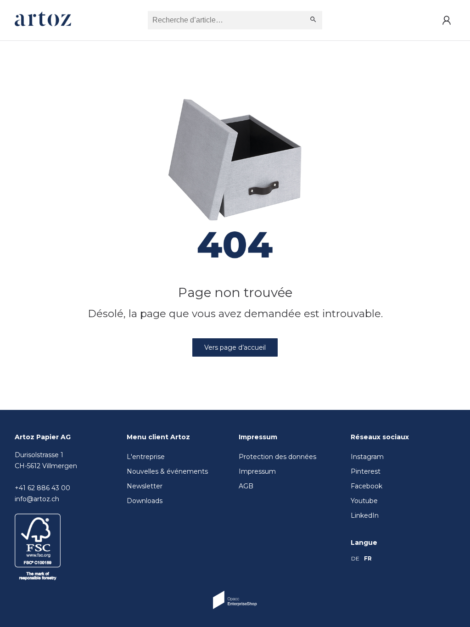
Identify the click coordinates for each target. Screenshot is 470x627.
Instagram (367, 457)
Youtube (364, 501)
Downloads (144, 501)
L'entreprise (146, 457)
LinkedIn (365, 515)
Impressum (257, 471)
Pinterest (365, 471)
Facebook (366, 486)
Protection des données (277, 457)
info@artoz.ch (37, 499)
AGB (246, 486)
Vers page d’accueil (235, 347)
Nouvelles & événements (167, 471)
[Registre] (446, 20)
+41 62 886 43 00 (42, 488)
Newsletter (144, 486)
